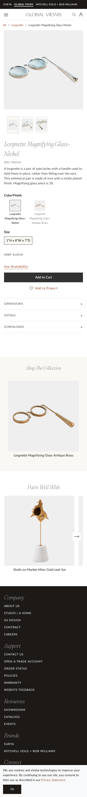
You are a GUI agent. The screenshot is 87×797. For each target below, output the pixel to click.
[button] (14, 597)
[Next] (76, 536)
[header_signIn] (81, 14)
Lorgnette (17, 25)
